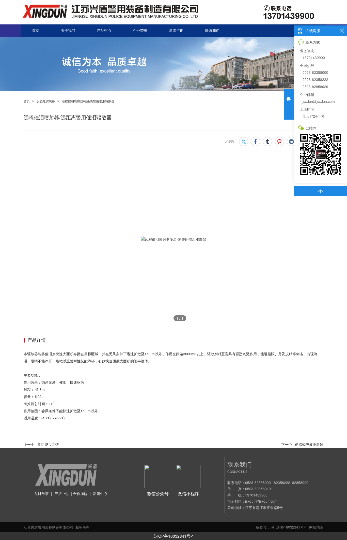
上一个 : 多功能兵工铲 (41, 445)
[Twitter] (243, 141)
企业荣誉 (140, 31)
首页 (35, 31)
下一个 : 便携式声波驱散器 (302, 445)
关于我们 (68, 31)
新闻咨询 (176, 31)
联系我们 (212, 31)
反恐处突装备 (46, 101)
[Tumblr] (267, 141)
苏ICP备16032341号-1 (173, 536)
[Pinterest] (279, 141)
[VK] (291, 141)
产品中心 (104, 31)
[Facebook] (255, 141)
